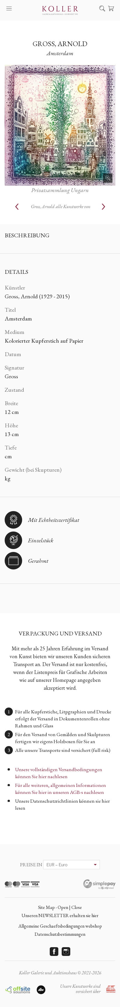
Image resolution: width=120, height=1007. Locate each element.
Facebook (54, 951)
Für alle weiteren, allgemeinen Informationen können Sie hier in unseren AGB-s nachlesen (60, 788)
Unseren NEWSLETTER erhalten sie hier (60, 915)
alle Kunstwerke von (60, 206)
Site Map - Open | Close (60, 907)
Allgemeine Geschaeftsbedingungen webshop (60, 926)
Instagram (66, 951)
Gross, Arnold (60, 43)
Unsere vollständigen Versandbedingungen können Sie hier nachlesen (58, 773)
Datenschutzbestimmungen (60, 934)
